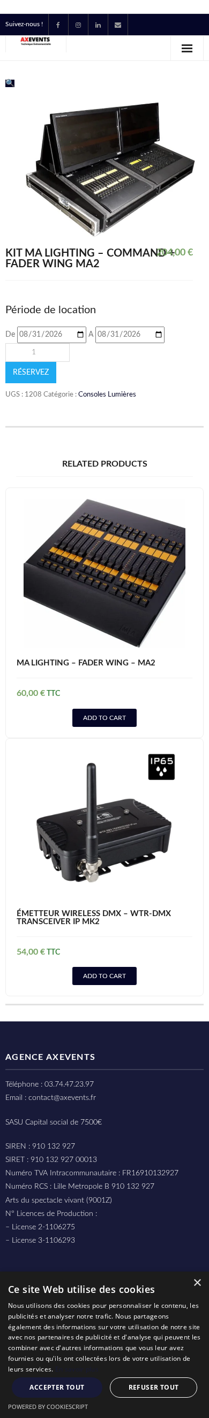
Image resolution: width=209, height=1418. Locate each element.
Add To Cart (104, 718)
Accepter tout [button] (56, 1387)
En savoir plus (77, 1369)
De (10, 334)
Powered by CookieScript (48, 1406)
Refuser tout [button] (154, 1387)
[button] (9, 83)
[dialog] (104, 1345)
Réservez (31, 372)
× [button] (197, 1283)
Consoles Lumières (107, 394)
